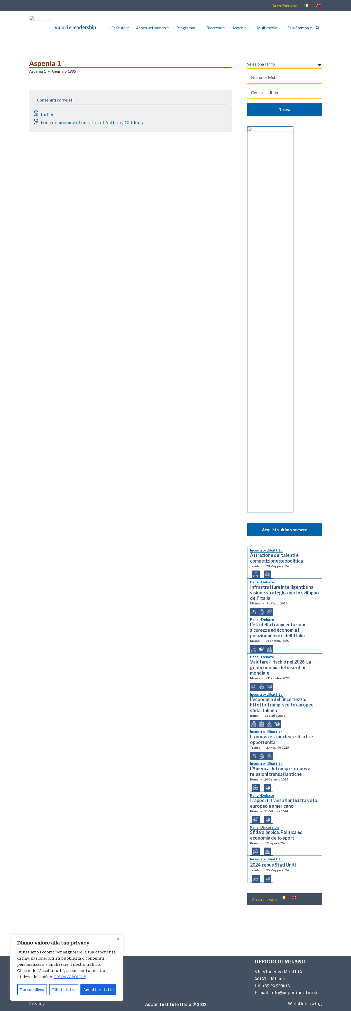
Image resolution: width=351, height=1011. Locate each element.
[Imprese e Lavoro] (269, 724)
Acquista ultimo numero (285, 529)
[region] (66, 967)
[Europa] (261, 649)
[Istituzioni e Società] (267, 851)
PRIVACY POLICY (70, 977)
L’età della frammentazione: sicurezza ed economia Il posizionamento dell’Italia (279, 630)
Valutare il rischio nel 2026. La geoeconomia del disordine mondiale (280, 667)
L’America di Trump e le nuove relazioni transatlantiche (280, 771)
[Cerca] (317, 28)
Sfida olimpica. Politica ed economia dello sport (276, 835)
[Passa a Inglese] (318, 5)
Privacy (37, 1003)
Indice (47, 114)
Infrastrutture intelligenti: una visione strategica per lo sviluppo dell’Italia (284, 592)
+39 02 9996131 (277, 985)
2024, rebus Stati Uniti (273, 865)
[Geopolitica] (267, 574)
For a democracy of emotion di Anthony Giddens (92, 122)
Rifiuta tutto (64, 990)
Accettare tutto (98, 990)
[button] (128, 28)
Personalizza (32, 990)
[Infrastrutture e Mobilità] (269, 612)
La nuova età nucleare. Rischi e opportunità (281, 739)
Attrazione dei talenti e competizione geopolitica (276, 558)
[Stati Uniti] (269, 686)
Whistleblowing (305, 1003)
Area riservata (284, 5)
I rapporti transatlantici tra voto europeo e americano (283, 803)
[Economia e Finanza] (255, 574)
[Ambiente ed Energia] (253, 612)
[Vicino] (118, 939)
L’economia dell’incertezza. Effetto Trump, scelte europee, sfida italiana (282, 705)
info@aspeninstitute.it (294, 992)
